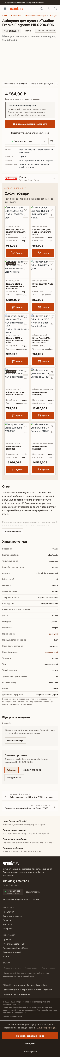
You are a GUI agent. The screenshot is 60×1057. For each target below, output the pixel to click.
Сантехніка (24, 994)
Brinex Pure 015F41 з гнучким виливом (15, 393)
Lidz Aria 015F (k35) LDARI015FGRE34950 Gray (16, 231)
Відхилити (30, 1043)
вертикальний (51, 652)
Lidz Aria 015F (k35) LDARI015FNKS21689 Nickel (42, 231)
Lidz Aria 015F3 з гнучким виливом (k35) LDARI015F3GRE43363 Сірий (16, 340)
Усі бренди (8, 928)
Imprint (6, 956)
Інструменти (26, 989)
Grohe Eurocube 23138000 (13, 447)
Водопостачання (11, 989)
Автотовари (19, 985)
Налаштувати (30, 1051)
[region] (30, 57)
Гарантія (7, 920)
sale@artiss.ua (14, 777)
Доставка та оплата (12, 916)
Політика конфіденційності (16, 948)
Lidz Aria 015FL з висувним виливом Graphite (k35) (15, 286)
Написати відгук (15, 740)
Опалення (47, 989)
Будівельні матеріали (37, 985)
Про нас (7, 939)
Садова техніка (10, 994)
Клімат (37, 989)
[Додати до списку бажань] (51, 141)
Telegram (11, 770)
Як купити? (8, 912)
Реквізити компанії (12, 952)
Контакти (7, 924)
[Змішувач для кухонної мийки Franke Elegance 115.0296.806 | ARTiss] (30, 57)
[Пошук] (41, 8)
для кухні (53, 634)
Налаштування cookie (12, 1016)
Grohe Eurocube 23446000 (39, 393)
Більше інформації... (47, 1028)
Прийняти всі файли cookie (30, 1035)
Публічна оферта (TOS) (14, 944)
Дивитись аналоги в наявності (30, 124)
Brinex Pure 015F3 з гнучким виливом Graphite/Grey (41, 340)
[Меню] (5, 8)
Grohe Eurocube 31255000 (39, 447)
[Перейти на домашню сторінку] (23, 8)
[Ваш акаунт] (49, 8)
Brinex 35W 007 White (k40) (42, 285)
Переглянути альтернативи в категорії (30, 133)
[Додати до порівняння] (44, 141)
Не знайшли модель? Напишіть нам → (21, 899)
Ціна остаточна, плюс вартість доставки (23, 99)
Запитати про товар (23, 141)
